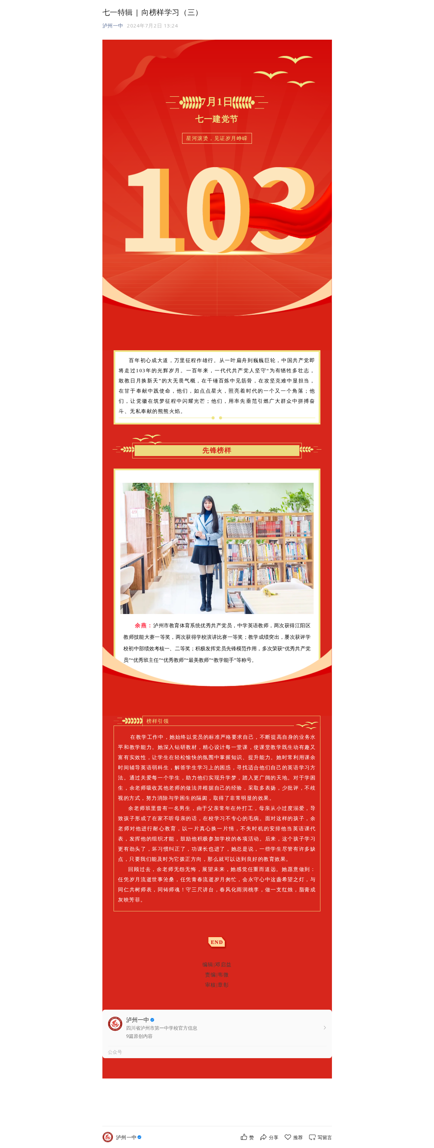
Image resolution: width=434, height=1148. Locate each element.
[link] (129, 1137)
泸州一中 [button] (112, 25)
